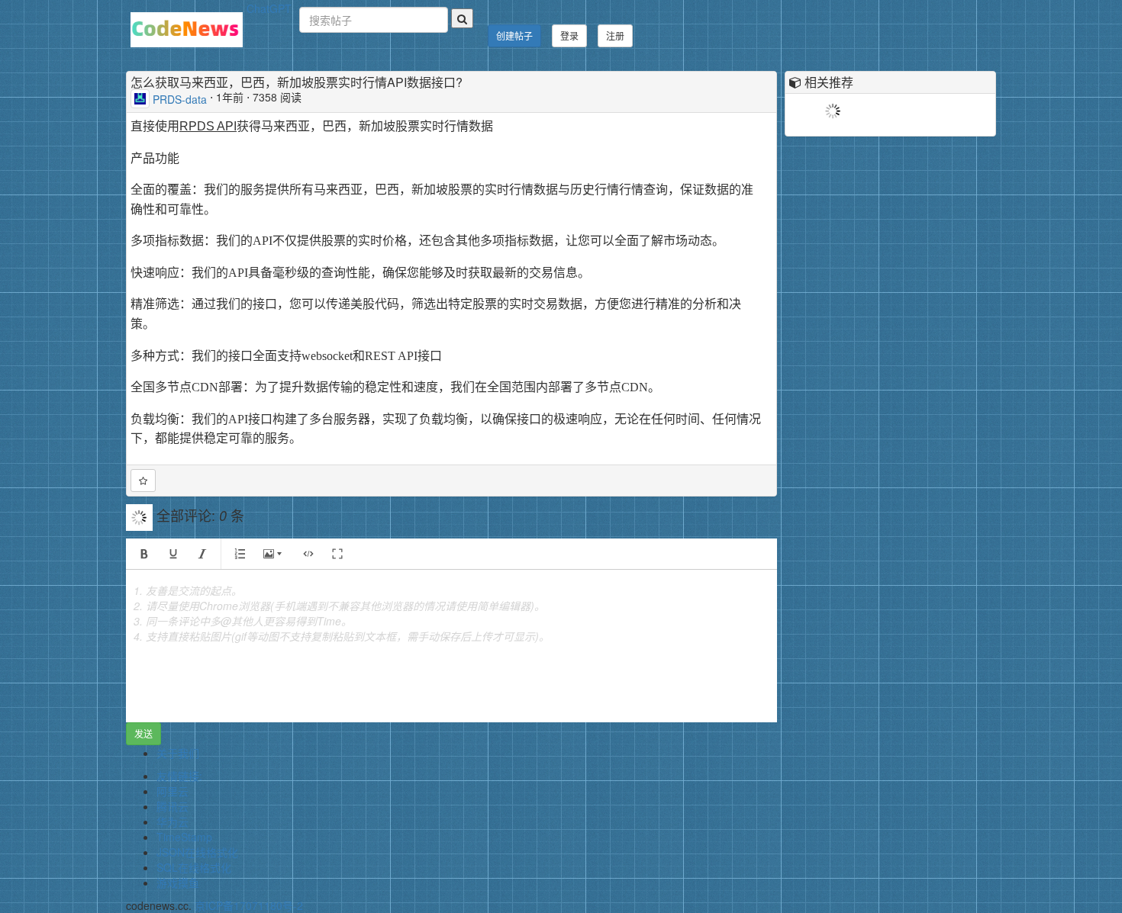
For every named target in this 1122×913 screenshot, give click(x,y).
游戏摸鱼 (177, 882)
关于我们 (177, 752)
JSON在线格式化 (197, 852)
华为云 (172, 821)
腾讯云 (172, 806)
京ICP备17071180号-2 (249, 905)
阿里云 (172, 791)
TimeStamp (184, 836)
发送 (143, 733)
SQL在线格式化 (193, 867)
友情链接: (179, 775)
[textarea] (451, 646)
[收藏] (143, 480)
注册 (615, 35)
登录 (569, 35)
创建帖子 (514, 35)
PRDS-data (180, 98)
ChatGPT (269, 8)
